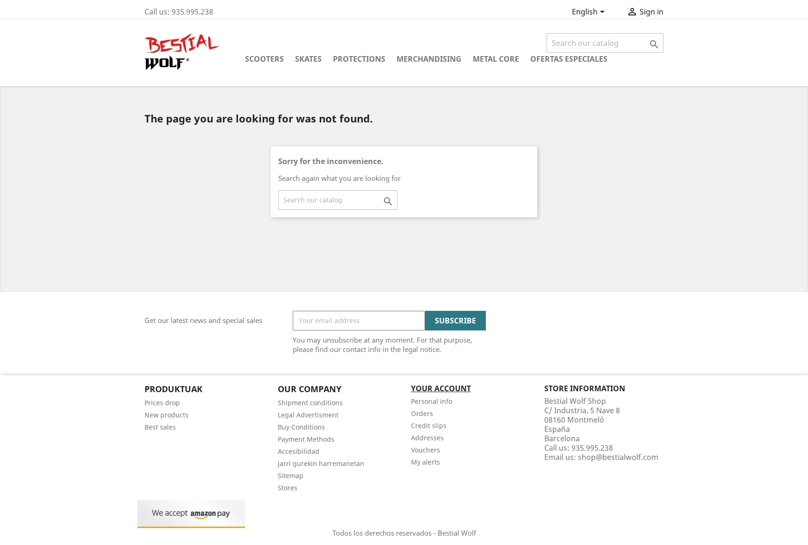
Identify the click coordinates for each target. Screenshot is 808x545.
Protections (359, 59)
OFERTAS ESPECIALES (568, 59)
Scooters (264, 59)
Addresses (427, 437)
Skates (308, 59)
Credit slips (429, 425)
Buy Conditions (301, 427)
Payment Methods (306, 439)
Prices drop (162, 402)
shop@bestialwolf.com (618, 457)
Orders (422, 413)
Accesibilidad (298, 451)
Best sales (160, 427)
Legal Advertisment (308, 414)
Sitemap (290, 475)
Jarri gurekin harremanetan (321, 463)
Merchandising (429, 59)
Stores (287, 487)
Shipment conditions (310, 402)
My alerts (425, 462)
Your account (441, 388)
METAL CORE (496, 59)
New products (166, 414)
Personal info (431, 401)
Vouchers (425, 449)
